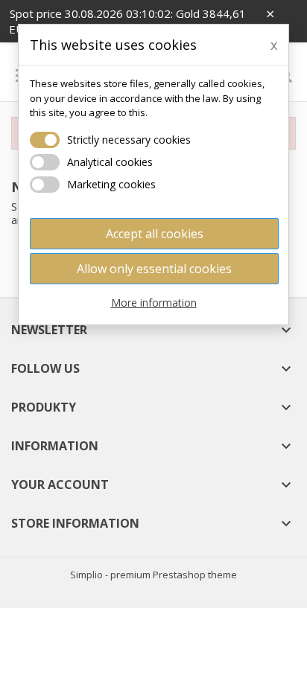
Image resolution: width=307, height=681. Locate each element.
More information (154, 302)
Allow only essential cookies (154, 268)
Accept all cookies (154, 234)
